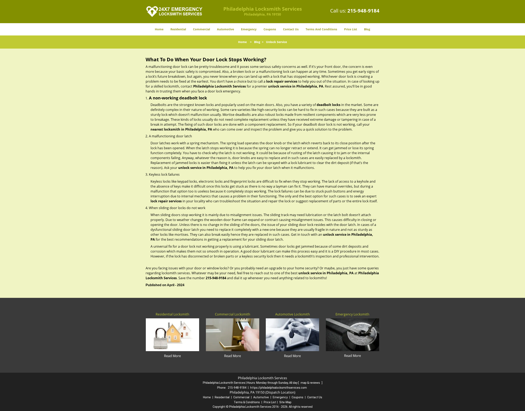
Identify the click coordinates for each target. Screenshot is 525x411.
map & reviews (311, 382)
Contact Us (291, 29)
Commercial (201, 29)
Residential (178, 29)
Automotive (225, 29)
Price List (350, 29)
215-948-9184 (363, 10)
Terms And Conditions (321, 29)
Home (159, 29)
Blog (367, 29)
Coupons (270, 29)
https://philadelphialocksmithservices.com (278, 387)
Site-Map (285, 402)
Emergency (249, 29)
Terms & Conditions (247, 402)
